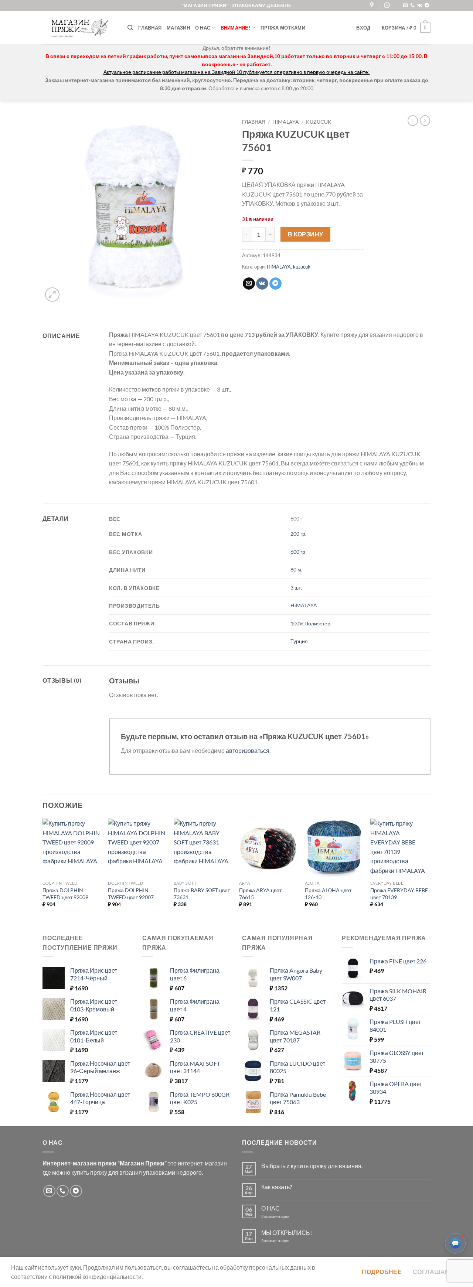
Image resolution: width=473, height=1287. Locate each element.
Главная (149, 28)
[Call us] (412, 5)
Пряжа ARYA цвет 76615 (260, 893)
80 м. (296, 569)
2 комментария (281, 1216)
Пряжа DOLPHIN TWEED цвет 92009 (65, 893)
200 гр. (298, 533)
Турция (299, 641)
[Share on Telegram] (275, 283)
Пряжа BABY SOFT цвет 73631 (202, 893)
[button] (363, 27)
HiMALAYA (285, 122)
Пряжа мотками (283, 28)
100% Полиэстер (310, 623)
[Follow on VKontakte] (419, 5)
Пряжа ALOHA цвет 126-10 (328, 893)
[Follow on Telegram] (427, 5)
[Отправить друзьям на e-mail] (249, 283)
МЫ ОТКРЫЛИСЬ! (286, 1232)
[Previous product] (425, 120)
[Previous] (42, 869)
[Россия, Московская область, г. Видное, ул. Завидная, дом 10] (372, 5)
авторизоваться (247, 750)
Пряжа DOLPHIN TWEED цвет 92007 (131, 893)
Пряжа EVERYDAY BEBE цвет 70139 (399, 893)
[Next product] (413, 120)
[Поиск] (130, 28)
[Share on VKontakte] (262, 283)
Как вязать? (276, 1186)
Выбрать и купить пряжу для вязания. (312, 1165)
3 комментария (288, 1240)
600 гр (297, 552)
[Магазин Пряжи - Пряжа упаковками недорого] (79, 28)
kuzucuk (318, 122)
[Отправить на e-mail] (405, 5)
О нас (202, 28)
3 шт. (296, 587)
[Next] (428, 869)
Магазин (178, 28)
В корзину (305, 234)
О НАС (270, 1208)
